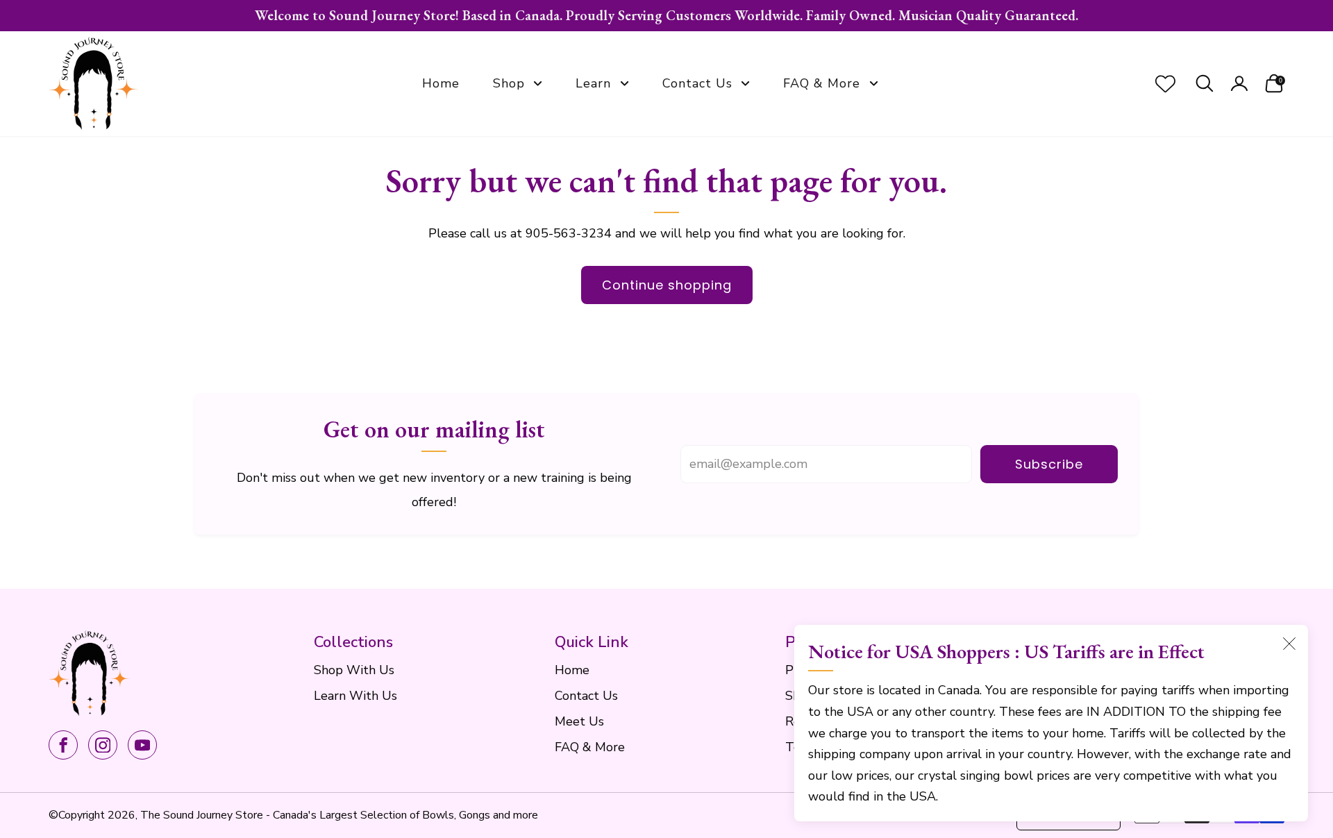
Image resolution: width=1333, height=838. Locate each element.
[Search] (1204, 84)
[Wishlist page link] (1165, 84)
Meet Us (579, 721)
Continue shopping (667, 285)
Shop (509, 83)
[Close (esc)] (1289, 643)
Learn (593, 83)
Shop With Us (354, 670)
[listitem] (666, 15)
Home (441, 83)
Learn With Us (355, 695)
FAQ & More (821, 83)
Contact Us (697, 83)
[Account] (1239, 84)
